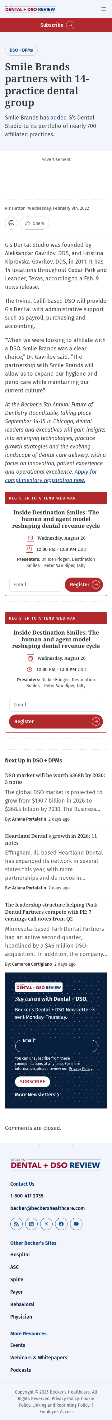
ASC (14, 1267)
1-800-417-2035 (26, 1196)
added (58, 117)
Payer (16, 1292)
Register (79, 585)
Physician (21, 1317)
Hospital (20, 1255)
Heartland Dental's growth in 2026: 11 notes (51, 839)
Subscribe (51, 25)
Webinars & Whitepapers (38, 1358)
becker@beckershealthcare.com (47, 1208)
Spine (16, 1279)
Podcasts (20, 1370)
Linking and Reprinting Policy (60, 1405)
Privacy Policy (80, 1068)
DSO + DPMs (21, 50)
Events (17, 1345)
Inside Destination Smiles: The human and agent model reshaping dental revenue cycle (56, 518)
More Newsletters (35, 1095)
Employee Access (57, 1411)
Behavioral (22, 1304)
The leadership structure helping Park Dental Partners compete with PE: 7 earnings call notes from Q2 (51, 911)
